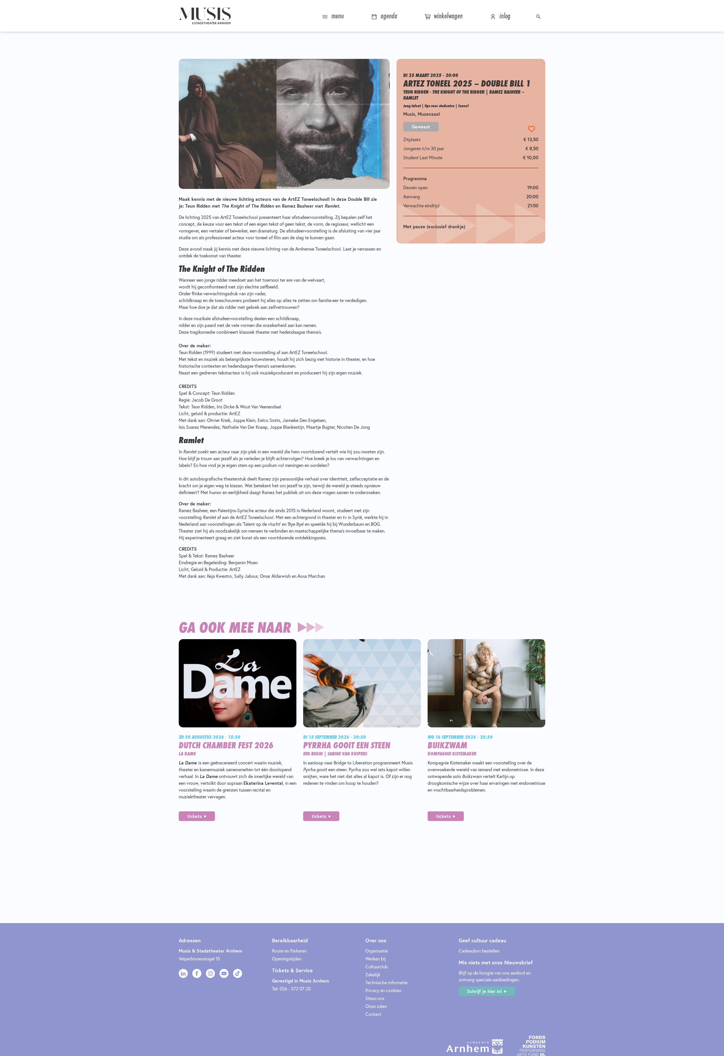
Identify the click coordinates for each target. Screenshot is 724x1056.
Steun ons (374, 998)
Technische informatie (386, 982)
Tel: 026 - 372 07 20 (291, 989)
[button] (539, 16)
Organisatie (376, 951)
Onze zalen (376, 1006)
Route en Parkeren (289, 951)
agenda (388, 16)
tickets (194, 816)
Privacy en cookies (383, 990)
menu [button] (336, 16)
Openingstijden (286, 959)
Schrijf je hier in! (484, 991)
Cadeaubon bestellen (479, 951)
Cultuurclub (376, 966)
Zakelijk (372, 974)
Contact (373, 1014)
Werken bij (375, 959)
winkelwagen (447, 16)
